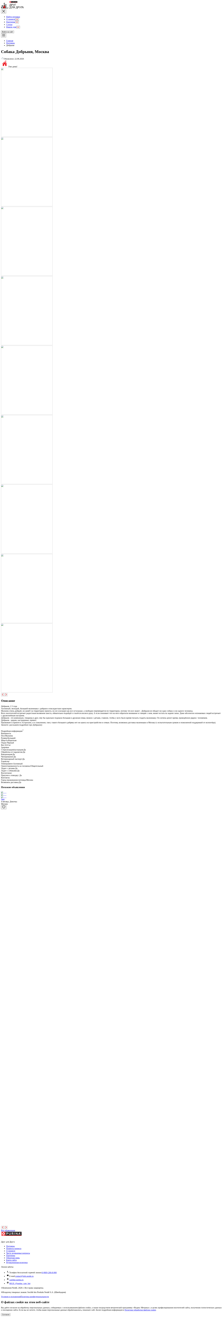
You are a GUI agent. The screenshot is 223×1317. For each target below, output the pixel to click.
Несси (3, 1091)
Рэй (2, 929)
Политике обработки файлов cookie (140, 1310)
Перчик (4, 910)
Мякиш (4, 1001)
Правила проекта (13, 1248)
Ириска (4, 856)
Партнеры (10, 22)
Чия (2, 799)
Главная (9, 41)
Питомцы (10, 43)
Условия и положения (10, 1297)
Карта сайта (11, 1260)
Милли (4, 1182)
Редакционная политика (17, 1262)
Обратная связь (13, 1258)
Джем (3, 892)
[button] (111, 730)
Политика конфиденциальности (35, 1297)
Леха (3, 965)
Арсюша (5, 1110)
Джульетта (5, 1164)
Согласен (5, 1315)
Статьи (9, 24)
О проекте (10, 19)
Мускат (4, 838)
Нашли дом (11, 27)
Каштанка (5, 1073)
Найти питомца (13, 17)
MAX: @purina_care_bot (19, 1283)
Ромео (3, 1146)
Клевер (4, 1019)
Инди (3, 1128)
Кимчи (4, 983)
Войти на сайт (7, 32)
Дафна (4, 874)
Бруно (3, 1200)
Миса (3, 1037)
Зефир (3, 1218)
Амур (3, 820)
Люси (3, 1055)
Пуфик (4, 947)
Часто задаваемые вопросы (18, 1253)
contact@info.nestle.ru (24, 1276)
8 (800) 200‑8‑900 (49, 1272)
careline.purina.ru (16, 1280)
